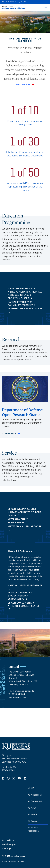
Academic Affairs (7, 6)
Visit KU (31, 788)
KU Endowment (35, 801)
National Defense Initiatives (13, 8)
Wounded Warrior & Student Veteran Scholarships (20, 595)
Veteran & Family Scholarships (18, 521)
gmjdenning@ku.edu (11, 767)
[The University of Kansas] (16, 748)
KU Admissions (35, 794)
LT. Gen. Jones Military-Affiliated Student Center (24, 604)
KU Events (32, 814)
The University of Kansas (16, 861)
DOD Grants (9, 433)
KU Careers (33, 821)
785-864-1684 (8, 770)
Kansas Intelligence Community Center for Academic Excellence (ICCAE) (25, 305)
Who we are (23, 84)
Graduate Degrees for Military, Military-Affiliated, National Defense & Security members (25, 293)
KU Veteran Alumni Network (25, 526)
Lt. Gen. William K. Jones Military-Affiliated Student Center (24, 512)
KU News (32, 808)
